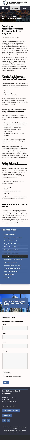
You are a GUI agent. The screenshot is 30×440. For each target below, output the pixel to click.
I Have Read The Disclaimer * (13, 376)
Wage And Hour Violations (12, 244)
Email (4, 342)
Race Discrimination (11, 271)
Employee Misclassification (13, 256)
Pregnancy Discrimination (12, 268)
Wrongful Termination (11, 253)
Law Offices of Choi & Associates (14, 427)
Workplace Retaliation (11, 250)
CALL (25, 8)
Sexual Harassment (10, 241)
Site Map (12, 430)
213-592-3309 (24, 219)
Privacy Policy (18, 430)
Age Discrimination (10, 262)
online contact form (14, 221)
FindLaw (21, 432)
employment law (21, 63)
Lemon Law (7, 278)
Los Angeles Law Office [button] (11, 410)
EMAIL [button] (16, 8)
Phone (4, 333)
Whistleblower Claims (11, 247)
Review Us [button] (7, 415)
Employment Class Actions (13, 238)
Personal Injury (9, 274)
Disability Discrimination (12, 265)
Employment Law (9, 234)
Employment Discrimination (13, 259)
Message (5, 351)
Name (4, 324)
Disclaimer (6, 372)
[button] (5, 7)
